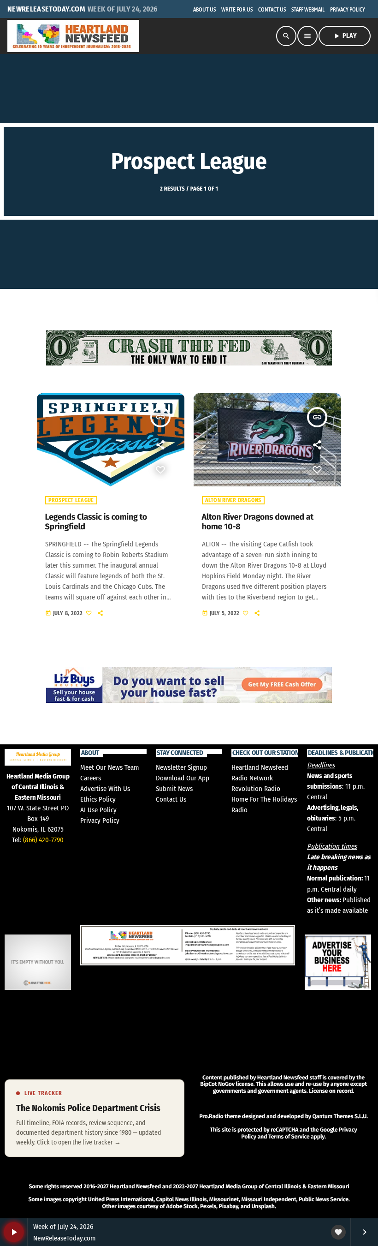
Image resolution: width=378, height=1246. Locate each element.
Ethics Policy (98, 799)
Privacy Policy (99, 820)
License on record (331, 1091)
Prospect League (71, 500)
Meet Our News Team (109, 767)
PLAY (344, 36)
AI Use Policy (98, 810)
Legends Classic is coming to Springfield (96, 522)
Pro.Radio (211, 1116)
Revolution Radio (255, 789)
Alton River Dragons (233, 500)
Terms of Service (288, 1136)
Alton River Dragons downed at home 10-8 (257, 522)
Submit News (174, 789)
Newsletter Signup (181, 767)
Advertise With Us (105, 789)
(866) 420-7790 (43, 840)
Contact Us (171, 799)
